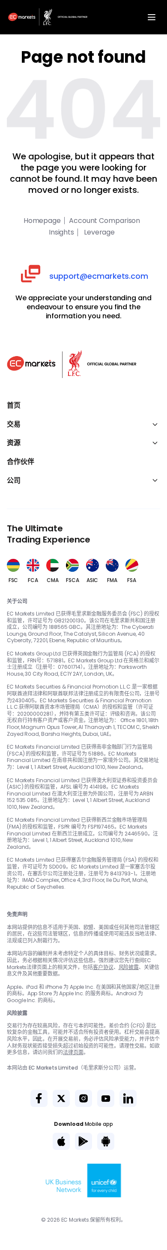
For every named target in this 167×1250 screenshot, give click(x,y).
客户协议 (103, 967)
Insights (61, 232)
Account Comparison (104, 221)
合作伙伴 (20, 462)
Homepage (42, 221)
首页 (14, 405)
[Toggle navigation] (151, 17)
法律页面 (73, 1052)
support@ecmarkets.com (98, 276)
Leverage (98, 232)
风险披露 (129, 967)
